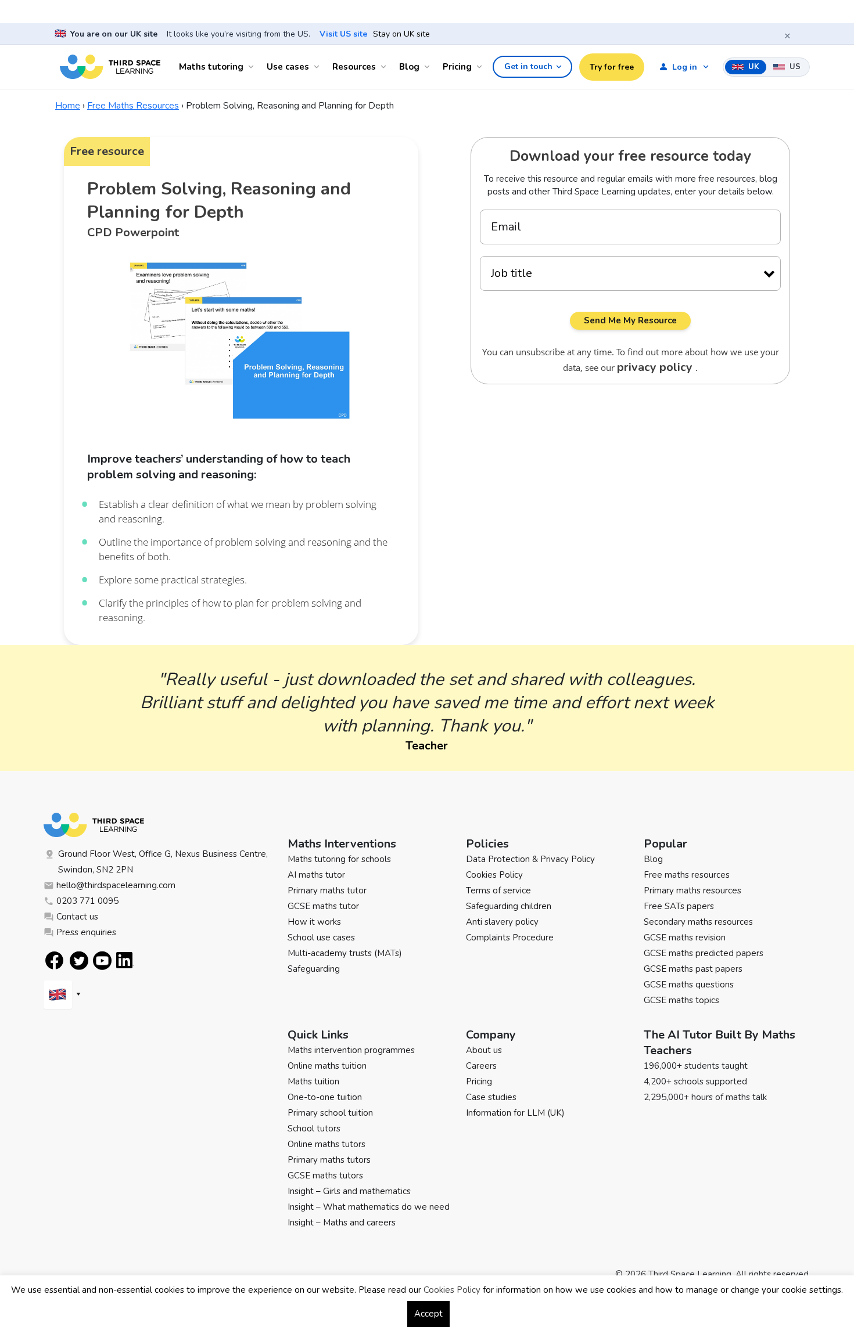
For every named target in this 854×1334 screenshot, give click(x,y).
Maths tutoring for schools (339, 859)
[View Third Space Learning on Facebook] (54, 960)
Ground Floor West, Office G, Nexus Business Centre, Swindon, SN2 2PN (163, 861)
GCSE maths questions (689, 984)
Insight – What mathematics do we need (369, 1207)
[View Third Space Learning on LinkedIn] (125, 960)
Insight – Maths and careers (342, 1222)
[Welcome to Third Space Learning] (110, 67)
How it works (314, 922)
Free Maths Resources (133, 105)
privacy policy (656, 367)
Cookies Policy (494, 875)
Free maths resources (687, 875)
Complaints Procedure (510, 937)
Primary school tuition (330, 1113)
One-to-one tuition (325, 1097)
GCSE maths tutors (325, 1175)
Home (67, 105)
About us (484, 1050)
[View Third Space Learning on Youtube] (102, 960)
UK (752, 67)
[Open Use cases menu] (318, 67)
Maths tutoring (211, 67)
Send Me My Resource (630, 320)
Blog (409, 67)
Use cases (288, 67)
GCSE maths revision (685, 937)
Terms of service (498, 890)
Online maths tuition (327, 1066)
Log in (684, 67)
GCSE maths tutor (323, 906)
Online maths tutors (326, 1144)
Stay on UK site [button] (401, 34)
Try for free (612, 67)
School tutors (314, 1128)
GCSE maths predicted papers (703, 953)
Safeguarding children (508, 906)
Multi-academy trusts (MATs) (345, 953)
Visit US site (343, 34)
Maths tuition (313, 1081)
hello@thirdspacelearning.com (115, 885)
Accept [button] (428, 1313)
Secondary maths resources (698, 922)
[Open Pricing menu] (481, 67)
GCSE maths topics (681, 1000)
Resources (354, 67)
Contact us (77, 916)
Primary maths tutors (329, 1160)
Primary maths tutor (327, 890)
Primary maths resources (692, 890)
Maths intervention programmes (351, 1050)
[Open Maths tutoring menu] (253, 67)
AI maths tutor (316, 875)
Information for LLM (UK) (515, 1113)
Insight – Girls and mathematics (349, 1191)
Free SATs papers (679, 906)
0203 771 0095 (87, 901)
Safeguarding (314, 969)
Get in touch (528, 66)
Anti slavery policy (502, 922)
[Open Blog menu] (429, 67)
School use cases (321, 937)
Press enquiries (86, 932)
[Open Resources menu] (385, 67)
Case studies (491, 1097)
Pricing (457, 67)
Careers (481, 1066)
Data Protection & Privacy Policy (530, 859)
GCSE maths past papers (693, 969)
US (794, 67)
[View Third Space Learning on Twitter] (79, 960)
